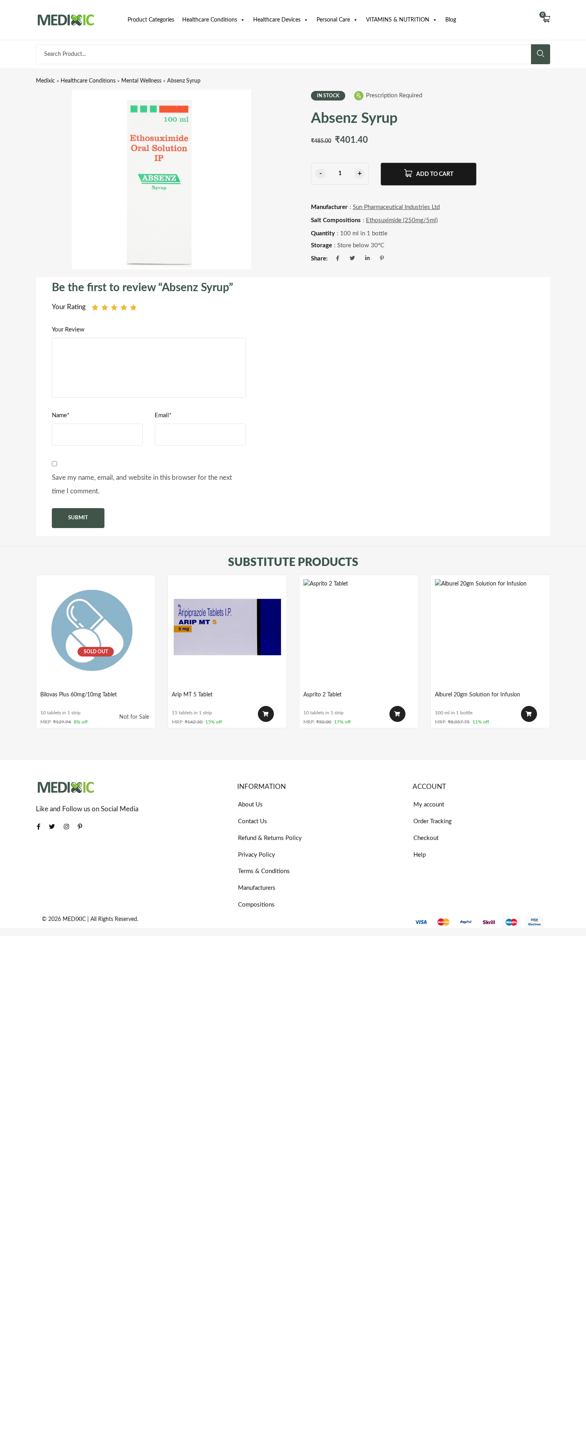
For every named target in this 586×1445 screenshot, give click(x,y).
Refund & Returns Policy (270, 838)
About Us (250, 805)
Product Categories (151, 20)
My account (428, 805)
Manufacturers (256, 888)
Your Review (68, 330)
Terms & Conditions (264, 871)
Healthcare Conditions (209, 20)
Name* (60, 415)
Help (419, 855)
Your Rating (69, 307)
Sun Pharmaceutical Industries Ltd (396, 207)
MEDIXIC (74, 919)
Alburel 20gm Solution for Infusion (477, 695)
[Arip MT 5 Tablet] (227, 634)
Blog (450, 20)
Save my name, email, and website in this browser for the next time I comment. (142, 484)
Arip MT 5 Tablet (192, 695)
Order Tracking (432, 821)
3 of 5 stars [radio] (114, 307)
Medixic (45, 81)
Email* (163, 415)
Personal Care (333, 20)
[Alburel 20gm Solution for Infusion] (490, 634)
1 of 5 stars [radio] (95, 307)
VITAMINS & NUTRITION (397, 20)
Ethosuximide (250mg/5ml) (402, 220)
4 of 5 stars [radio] (123, 307)
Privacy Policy (256, 855)
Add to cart (434, 174)
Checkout (426, 838)
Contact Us (252, 821)
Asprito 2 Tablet (322, 695)
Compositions (256, 905)
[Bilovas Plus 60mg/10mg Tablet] (95, 634)
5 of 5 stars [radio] (133, 307)
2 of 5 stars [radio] (104, 307)
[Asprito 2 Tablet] (358, 634)
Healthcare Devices (277, 20)
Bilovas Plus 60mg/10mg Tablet (78, 695)
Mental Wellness (141, 81)
